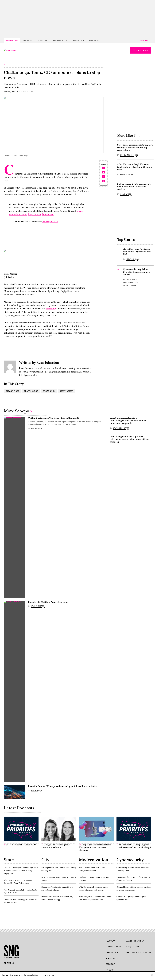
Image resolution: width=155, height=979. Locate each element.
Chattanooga (31, 391)
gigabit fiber (12, 391)
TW (132, 958)
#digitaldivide (34, 214)
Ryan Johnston (12, 92)
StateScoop (12, 40)
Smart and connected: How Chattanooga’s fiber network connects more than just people (128, 420)
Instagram (141, 958)
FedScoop (41, 40)
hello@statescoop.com (138, 952)
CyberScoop (78, 40)
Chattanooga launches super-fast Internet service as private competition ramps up (129, 439)
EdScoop (94, 40)
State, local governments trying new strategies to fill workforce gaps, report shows (135, 147)
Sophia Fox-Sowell (129, 155)
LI (136, 958)
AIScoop (27, 40)
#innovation (21, 214)
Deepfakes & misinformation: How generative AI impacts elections (95, 847)
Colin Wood (126, 194)
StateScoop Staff (121, 428)
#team (80, 210)
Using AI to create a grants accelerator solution (55, 846)
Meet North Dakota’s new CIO (21, 844)
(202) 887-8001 (132, 946)
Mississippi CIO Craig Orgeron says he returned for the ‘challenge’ (133, 846)
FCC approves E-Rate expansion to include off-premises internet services (134, 186)
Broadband (49, 391)
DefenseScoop (59, 40)
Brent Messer (66, 391)
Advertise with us (135, 940)
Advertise (144, 40)
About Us (9, 963)
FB (127, 958)
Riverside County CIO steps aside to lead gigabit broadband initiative (62, 786)
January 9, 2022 (50, 221)
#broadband (48, 214)
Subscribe (142, 50)
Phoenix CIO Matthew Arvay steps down (48, 602)
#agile (12, 214)
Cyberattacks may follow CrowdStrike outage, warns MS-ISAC (136, 272)
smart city (51, 308)
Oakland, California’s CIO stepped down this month (53, 417)
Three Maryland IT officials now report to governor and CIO (137, 251)
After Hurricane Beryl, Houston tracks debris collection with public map (134, 167)
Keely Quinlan (126, 174)
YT (145, 958)
